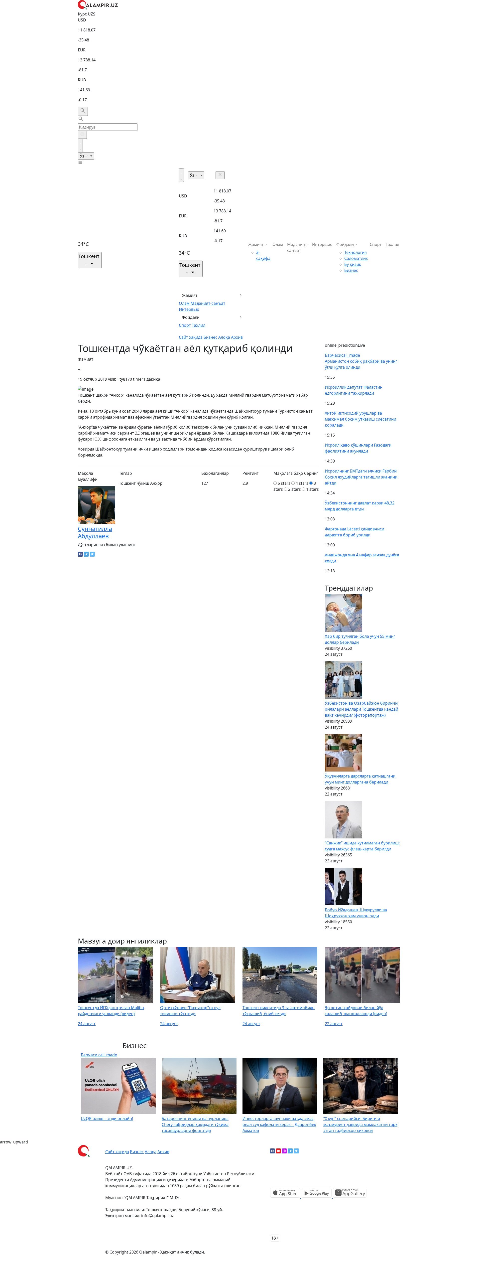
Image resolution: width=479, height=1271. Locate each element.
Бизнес (210, 337)
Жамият (190, 295)
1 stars (312, 489)
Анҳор (156, 483)
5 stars (284, 483)
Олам (184, 303)
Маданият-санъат (208, 303)
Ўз (82, 156)
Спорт (185, 325)
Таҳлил (198, 325)
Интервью (189, 309)
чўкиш (143, 483)
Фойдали (191, 317)
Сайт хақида (191, 337)
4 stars (302, 483)
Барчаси (342, 355)
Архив (237, 337)
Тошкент (127, 483)
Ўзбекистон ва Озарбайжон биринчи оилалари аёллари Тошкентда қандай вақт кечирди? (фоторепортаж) (361, 709)
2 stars (294, 489)
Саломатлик (356, 258)
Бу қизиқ (352, 264)
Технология (355, 252)
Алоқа (224, 337)
